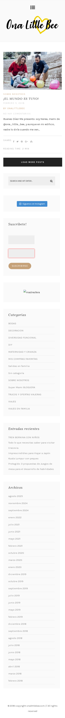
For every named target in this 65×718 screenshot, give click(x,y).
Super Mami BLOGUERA (21, 387)
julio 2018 (14, 645)
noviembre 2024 (18, 503)
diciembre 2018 (17, 623)
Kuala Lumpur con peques (23, 458)
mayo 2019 (14, 609)
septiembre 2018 (18, 631)
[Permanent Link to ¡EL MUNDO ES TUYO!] (32, 88)
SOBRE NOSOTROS (14, 94)
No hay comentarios (17, 113)
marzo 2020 (15, 560)
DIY (10, 344)
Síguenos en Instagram (33, 204)
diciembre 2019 (17, 574)
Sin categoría (16, 373)
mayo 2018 (14, 659)
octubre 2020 (16, 552)
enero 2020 (15, 567)
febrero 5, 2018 (14, 103)
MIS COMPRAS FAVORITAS (23, 358)
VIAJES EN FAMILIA (19, 408)
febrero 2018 (15, 680)
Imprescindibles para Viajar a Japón (29, 453)
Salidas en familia (19, 366)
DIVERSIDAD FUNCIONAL (22, 337)
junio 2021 (14, 531)
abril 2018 (14, 666)
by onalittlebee (14, 108)
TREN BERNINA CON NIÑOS (24, 437)
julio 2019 (14, 595)
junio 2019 (14, 602)
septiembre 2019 (18, 588)
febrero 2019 (15, 616)
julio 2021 (14, 524)
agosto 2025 (15, 496)
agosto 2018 (15, 638)
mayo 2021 (14, 538)
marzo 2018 (15, 673)
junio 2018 (14, 652)
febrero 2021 (15, 545)
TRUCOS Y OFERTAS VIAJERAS (24, 394)
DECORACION (16, 330)
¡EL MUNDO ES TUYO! (21, 99)
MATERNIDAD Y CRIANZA (22, 351)
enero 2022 (15, 517)
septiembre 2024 (18, 510)
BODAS (12, 323)
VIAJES (12, 401)
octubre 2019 (15, 581)
